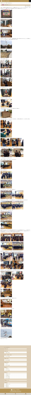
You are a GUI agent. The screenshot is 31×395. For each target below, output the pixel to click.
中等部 (6, 367)
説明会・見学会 (8, 352)
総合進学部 (7, 358)
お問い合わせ (26, 394)
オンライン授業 (8, 356)
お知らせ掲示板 (8, 376)
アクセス (15, 394)
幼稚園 (6, 382)
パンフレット (5, 394)
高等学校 (7, 351)
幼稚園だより (7, 386)
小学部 (6, 372)
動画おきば (7, 385)
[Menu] (30, 1)
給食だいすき (7, 380)
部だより (7, 363)
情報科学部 (7, 362)
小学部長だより (8, 375)
